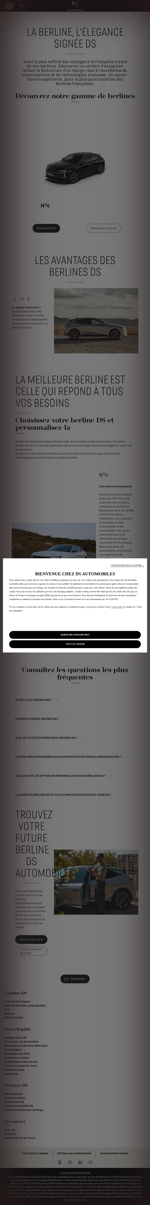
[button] (127, 565)
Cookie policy (117, 607)
